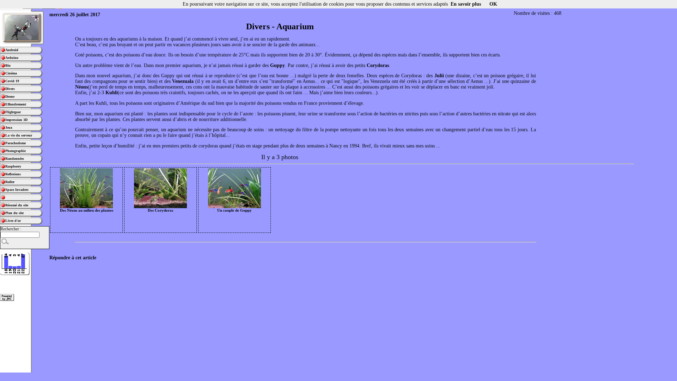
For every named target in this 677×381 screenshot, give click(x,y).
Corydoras (378, 65)
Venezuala (183, 81)
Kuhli (111, 92)
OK (493, 4)
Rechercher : (10, 228)
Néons (81, 87)
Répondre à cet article (72, 257)
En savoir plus (466, 4)
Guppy (277, 65)
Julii (439, 75)
